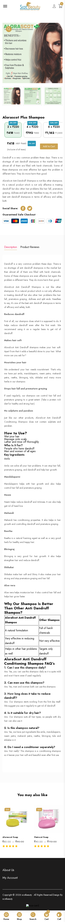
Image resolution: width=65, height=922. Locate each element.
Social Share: (10, 208)
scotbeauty (27, 895)
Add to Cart (49, 146)
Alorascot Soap (10, 837)
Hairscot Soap (41, 837)
